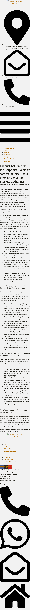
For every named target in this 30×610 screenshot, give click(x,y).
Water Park (7, 150)
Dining (6, 157)
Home (6, 146)
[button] (15, 127)
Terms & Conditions (10, 451)
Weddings (7, 152)
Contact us (7, 161)
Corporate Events (9, 159)
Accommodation (9, 148)
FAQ (5, 444)
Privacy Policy (8, 449)
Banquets (7, 154)
